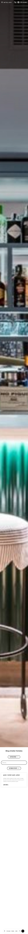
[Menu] (2, 2)
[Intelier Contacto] (15, 2)
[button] (17, 2)
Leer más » (5, 784)
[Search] (22, 762)
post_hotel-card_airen (11, 775)
